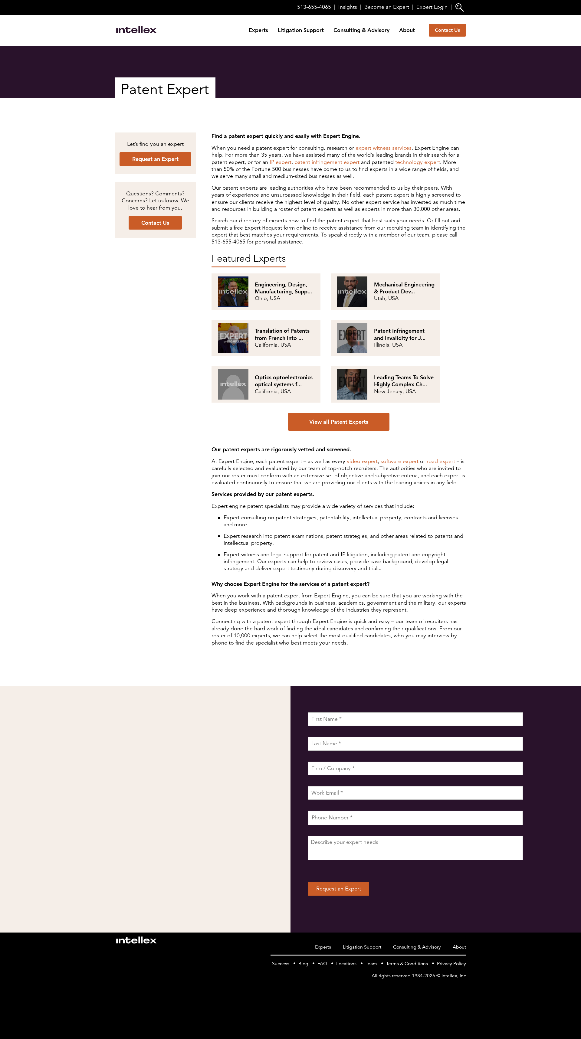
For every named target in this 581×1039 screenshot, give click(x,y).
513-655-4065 (314, 7)
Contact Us (447, 30)
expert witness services (384, 148)
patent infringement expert (326, 162)
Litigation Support (301, 30)
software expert (400, 461)
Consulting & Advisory (361, 30)
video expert (362, 461)
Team (371, 964)
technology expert (417, 162)
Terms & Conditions (407, 964)
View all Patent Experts (338, 421)
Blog (303, 964)
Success (280, 964)
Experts (258, 30)
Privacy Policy (451, 964)
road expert (441, 461)
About (407, 30)
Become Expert (386, 7)
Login (432, 7)
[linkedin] (462, 988)
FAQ (322, 964)
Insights (347, 7)
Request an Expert (155, 158)
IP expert (280, 162)
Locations (346, 964)
